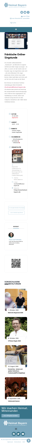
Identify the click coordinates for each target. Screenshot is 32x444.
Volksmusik (16, 142)
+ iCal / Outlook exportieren (16, 212)
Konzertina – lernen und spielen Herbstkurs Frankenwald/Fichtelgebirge (16, 371)
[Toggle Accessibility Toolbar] (29, 441)
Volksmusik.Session (14, 401)
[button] (16, 29)
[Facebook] (21, 12)
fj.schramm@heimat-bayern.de (15, 87)
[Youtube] (25, 12)
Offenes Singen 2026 (14, 341)
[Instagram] (28, 12)
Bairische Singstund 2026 (15, 312)
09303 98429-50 (18, 179)
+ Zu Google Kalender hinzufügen (16, 207)
